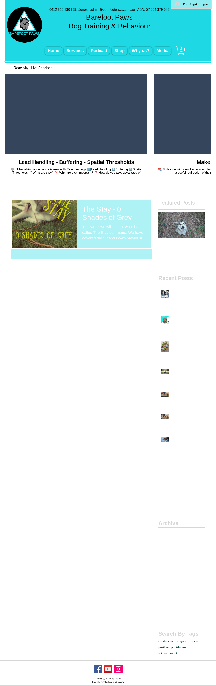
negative (182, 641)
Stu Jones (80, 9)
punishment (179, 647)
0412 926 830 (59, 9)
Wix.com (119, 681)
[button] (181, 50)
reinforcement (167, 653)
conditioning (166, 641)
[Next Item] (198, 225)
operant (196, 641)
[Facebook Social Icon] (98, 669)
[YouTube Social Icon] (108, 669)
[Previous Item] (165, 225)
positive (163, 647)
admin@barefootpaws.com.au (112, 9)
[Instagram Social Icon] (118, 669)
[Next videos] (205, 113)
